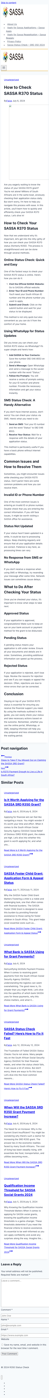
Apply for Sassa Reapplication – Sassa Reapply (26, 36)
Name (5, 1319)
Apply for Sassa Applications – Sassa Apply (25, 29)
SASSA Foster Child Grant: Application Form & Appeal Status (23, 878)
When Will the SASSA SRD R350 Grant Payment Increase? (23, 1111)
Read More (21, 1248)
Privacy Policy (14, 41)
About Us (12, 24)
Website (5, 1339)
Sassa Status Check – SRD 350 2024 (26, 45)
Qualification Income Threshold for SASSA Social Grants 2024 (19, 1190)
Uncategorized (11, 79)
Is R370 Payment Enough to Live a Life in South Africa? (21, 771)
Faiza (9, 101)
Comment (7, 1309)
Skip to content (8, 2)
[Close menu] (1, 1377)
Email (4, 1329)
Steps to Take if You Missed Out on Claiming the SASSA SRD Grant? (23, 760)
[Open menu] (4, 68)
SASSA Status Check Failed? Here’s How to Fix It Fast (23, 1033)
